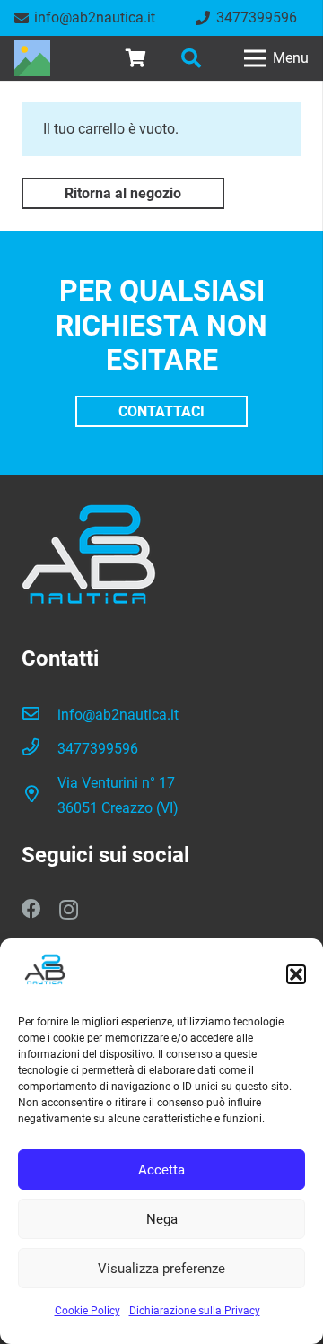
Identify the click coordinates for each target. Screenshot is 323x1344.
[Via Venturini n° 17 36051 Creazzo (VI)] (39, 795)
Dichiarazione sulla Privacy (194, 1311)
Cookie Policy (87, 1311)
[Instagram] (68, 910)
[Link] (32, 58)
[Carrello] (135, 58)
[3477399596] (39, 749)
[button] (296, 974)
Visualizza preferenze (161, 1269)
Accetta (161, 1170)
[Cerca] (190, 58)
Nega (162, 1219)
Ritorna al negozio (123, 193)
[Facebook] (31, 909)
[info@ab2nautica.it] (39, 715)
